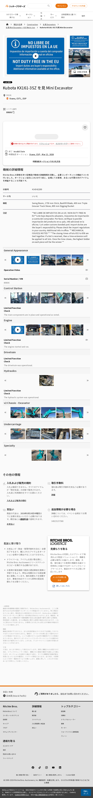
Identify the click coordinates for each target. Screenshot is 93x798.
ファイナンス (36, 719)
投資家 (5, 719)
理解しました (86, 792)
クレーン (64, 736)
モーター (64, 728)
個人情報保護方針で (42, 795)
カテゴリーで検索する (12, 16)
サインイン (61, 6)
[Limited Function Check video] (86, 339)
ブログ (5, 728)
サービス (52, 16)
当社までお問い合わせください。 (75, 693)
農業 (62, 724)
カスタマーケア (61, 143)
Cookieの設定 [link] (70, 775)
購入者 (34, 711)
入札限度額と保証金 (38, 724)
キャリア (6, 724)
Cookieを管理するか (22, 795)
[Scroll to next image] (87, 259)
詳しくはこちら (63, 585)
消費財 (63, 715)
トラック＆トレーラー (68, 719)
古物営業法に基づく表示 (69, 16)
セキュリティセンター (10, 732)
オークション (29, 16)
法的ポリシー (37, 775)
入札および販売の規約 (16, 500)
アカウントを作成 (78, 6)
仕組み (41, 16)
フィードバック (8, 758)
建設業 (63, 711)
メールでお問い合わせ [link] (59, 578)
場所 (83, 16)
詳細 (53, 494)
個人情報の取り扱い (22, 775)
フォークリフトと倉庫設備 (69, 732)
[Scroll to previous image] (5, 259)
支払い (34, 728)
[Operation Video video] (86, 270)
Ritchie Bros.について (10, 711)
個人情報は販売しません (54, 775)
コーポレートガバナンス (11, 715)
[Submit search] (48, 5)
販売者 (34, 715)
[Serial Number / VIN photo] (86, 278)
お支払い (11, 523)
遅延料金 (24, 519)
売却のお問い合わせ (9, 754)
